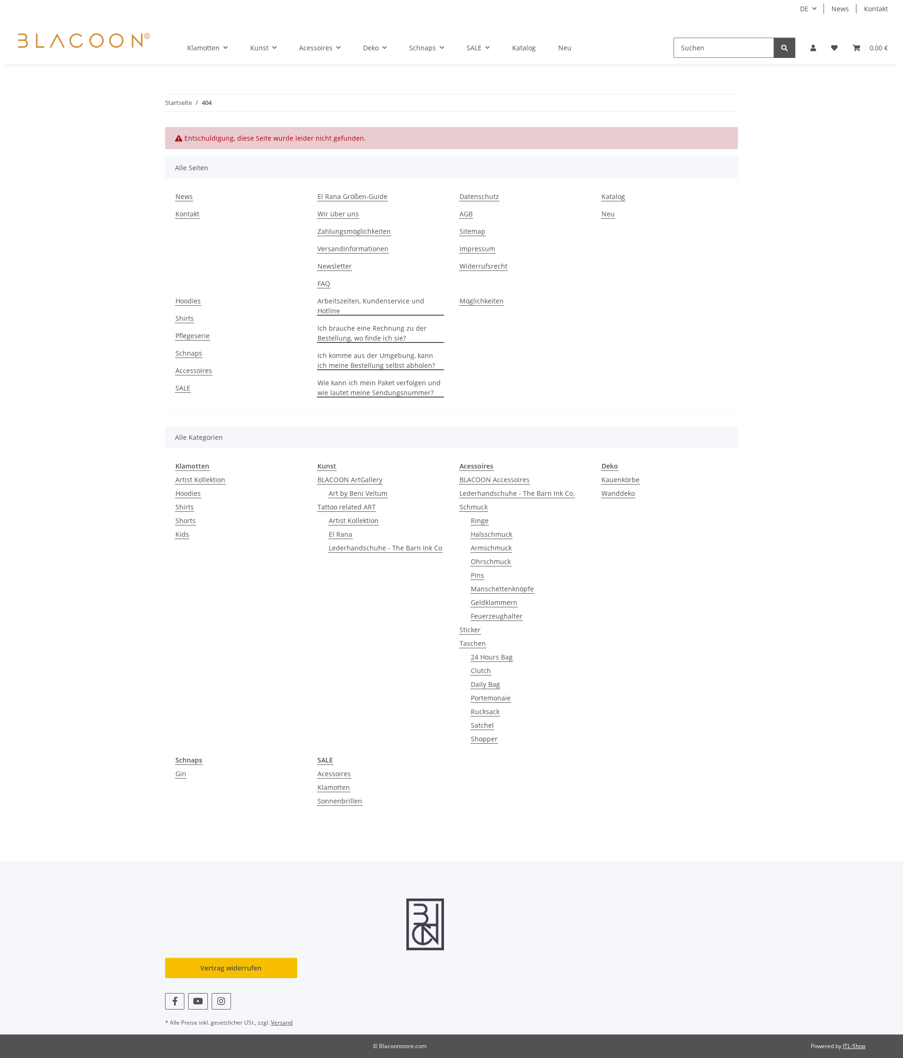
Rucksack (485, 711)
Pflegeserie (192, 335)
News (840, 8)
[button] (813, 48)
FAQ (323, 283)
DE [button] (804, 8)
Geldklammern (494, 602)
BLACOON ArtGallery (349, 479)
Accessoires (193, 370)
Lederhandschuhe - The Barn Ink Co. (517, 493)
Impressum (477, 248)
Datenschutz (479, 196)
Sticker (470, 629)
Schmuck (473, 506)
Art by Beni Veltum (358, 493)
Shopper (484, 738)
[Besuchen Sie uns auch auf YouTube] (197, 1001)
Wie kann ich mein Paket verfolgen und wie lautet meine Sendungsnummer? (379, 387)
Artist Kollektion (200, 479)
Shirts (184, 318)
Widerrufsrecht (483, 266)
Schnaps (188, 353)
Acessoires (334, 773)
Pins (477, 575)
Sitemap (472, 231)
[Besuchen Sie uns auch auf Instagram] (221, 1001)
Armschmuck (491, 547)
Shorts (185, 520)
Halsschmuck (491, 534)
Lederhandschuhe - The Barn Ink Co (385, 547)
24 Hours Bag (492, 656)
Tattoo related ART (346, 506)
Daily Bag (485, 684)
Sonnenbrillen (339, 800)
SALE (182, 387)
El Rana (340, 534)
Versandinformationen (352, 248)
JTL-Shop (854, 1046)
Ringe (480, 520)
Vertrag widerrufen (230, 967)
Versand (282, 1022)
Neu (564, 47)
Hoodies (188, 300)
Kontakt (876, 8)
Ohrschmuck (491, 561)
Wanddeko (618, 493)
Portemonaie (491, 697)
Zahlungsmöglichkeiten (354, 231)
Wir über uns (338, 213)
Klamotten (333, 787)
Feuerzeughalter (497, 616)
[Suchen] (784, 48)
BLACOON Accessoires (494, 479)
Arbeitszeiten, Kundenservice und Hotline (370, 305)
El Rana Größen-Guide (352, 196)
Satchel (482, 725)
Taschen (472, 643)
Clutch (481, 670)
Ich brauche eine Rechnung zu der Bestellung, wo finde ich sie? (372, 333)
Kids (182, 534)
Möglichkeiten (481, 300)
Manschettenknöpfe (502, 588)
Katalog (524, 47)
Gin (180, 773)
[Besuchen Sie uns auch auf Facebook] (174, 1001)
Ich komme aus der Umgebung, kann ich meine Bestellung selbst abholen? (376, 360)
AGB (466, 213)
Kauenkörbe (621, 479)
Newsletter (334, 266)
